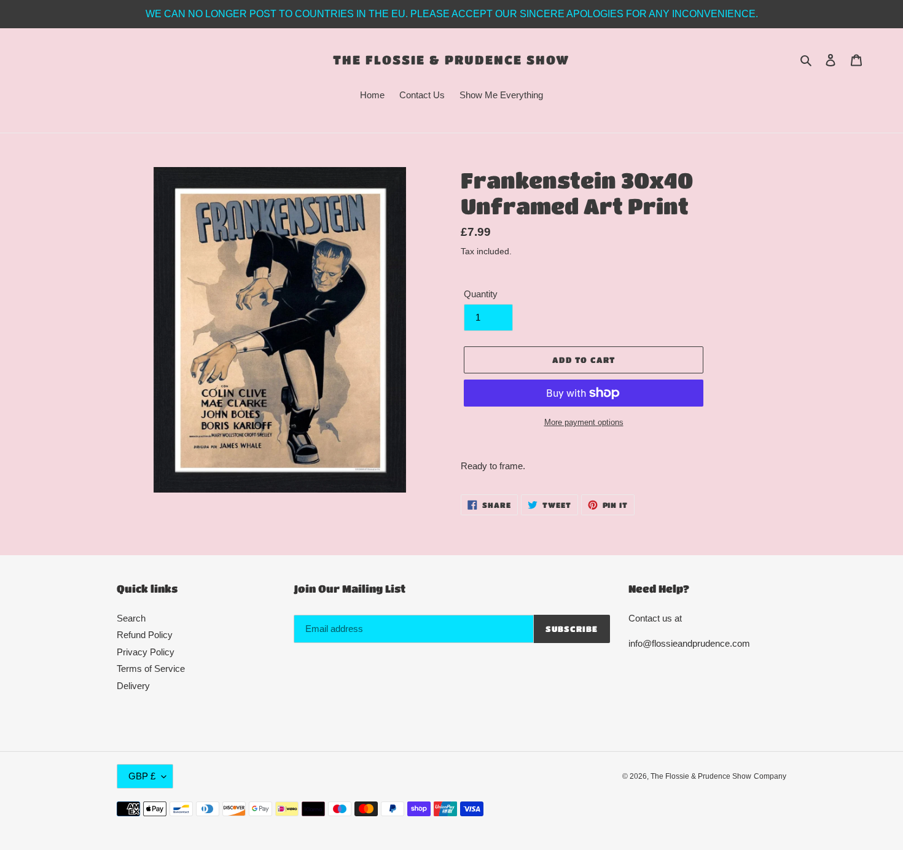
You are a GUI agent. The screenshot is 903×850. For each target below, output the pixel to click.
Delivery (133, 685)
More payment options (584, 422)
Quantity (481, 294)
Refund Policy (145, 635)
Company (770, 776)
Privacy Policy (145, 652)
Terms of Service (151, 668)
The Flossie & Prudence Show (451, 59)
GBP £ (141, 776)
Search (131, 618)
